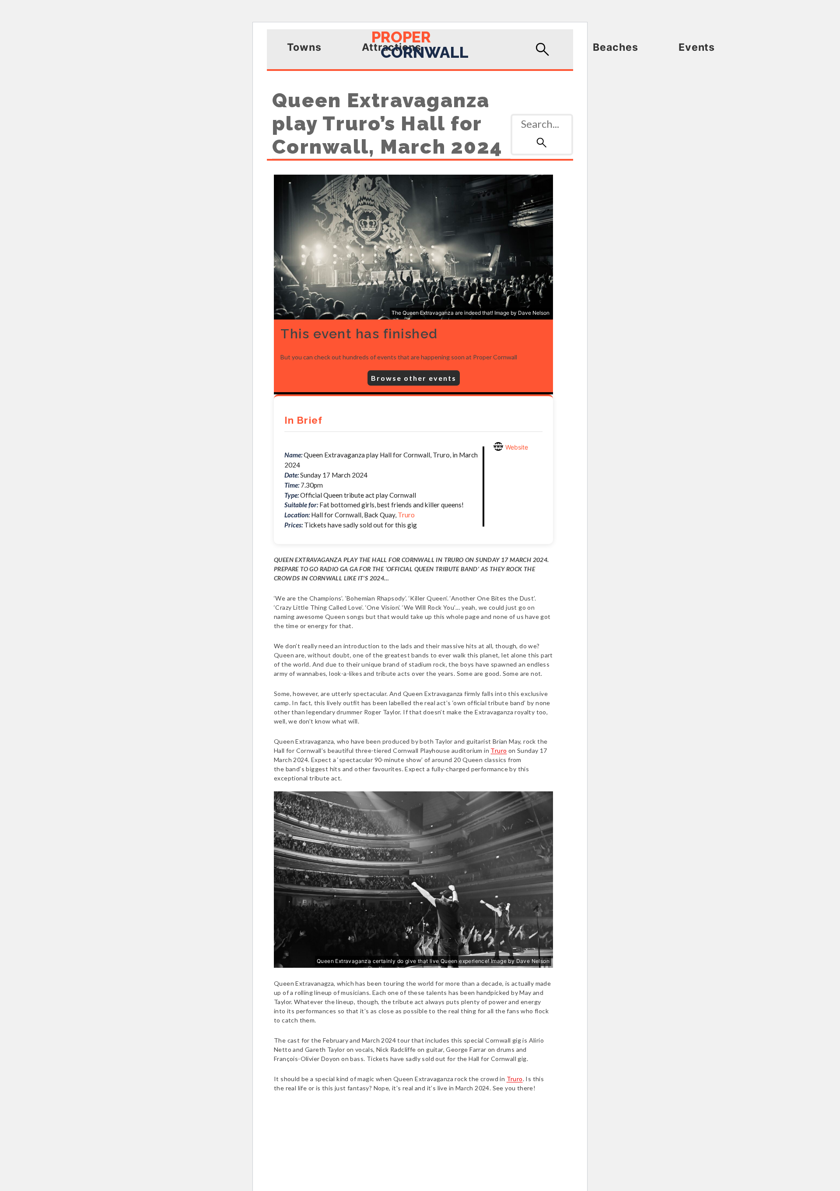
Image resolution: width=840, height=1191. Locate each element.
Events (697, 47)
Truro (406, 515)
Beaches (615, 47)
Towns (304, 47)
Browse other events (413, 378)
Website (516, 447)
